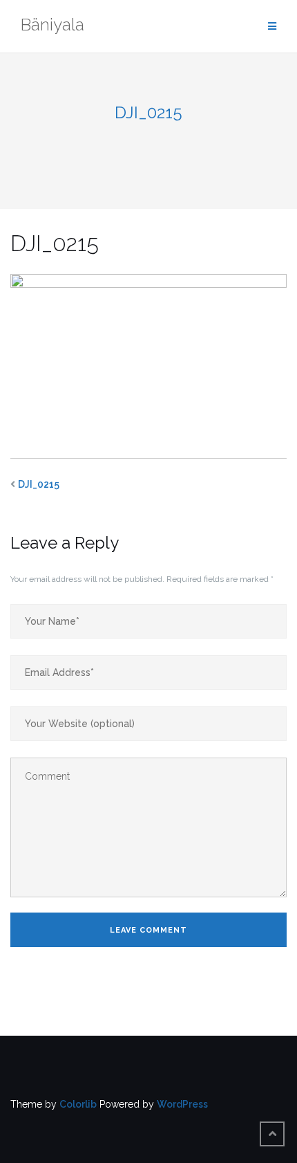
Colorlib (78, 1104)
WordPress (182, 1104)
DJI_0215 (38, 484)
